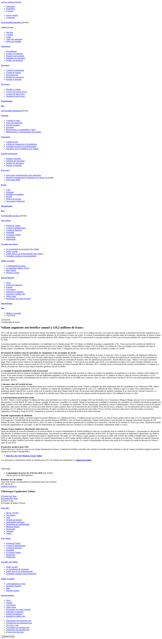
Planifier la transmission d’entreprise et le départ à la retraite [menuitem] (29, 177)
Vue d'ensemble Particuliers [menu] (11, 22)
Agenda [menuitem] (9, 287)
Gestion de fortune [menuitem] (13, 72)
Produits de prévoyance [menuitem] (15, 96)
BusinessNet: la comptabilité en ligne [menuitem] (21, 130)
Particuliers (10, 6)
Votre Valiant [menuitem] (6, 220)
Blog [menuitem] (2, 106)
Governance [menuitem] (11, 289)
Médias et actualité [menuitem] (7, 261)
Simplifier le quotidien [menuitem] (15, 194)
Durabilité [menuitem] (10, 232)
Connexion (10, 17)
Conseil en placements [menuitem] (15, 70)
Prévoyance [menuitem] (5, 84)
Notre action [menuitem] (11, 296)
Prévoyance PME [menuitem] (13, 180)
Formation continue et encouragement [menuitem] (21, 256)
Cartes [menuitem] (8, 37)
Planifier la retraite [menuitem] (13, 89)
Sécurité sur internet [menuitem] (14, 520)
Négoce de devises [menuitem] (13, 199)
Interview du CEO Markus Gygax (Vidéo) (24, 456)
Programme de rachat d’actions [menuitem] (18, 298)
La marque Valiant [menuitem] (13, 235)
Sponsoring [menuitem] (10, 237)
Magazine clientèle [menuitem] (13, 586)
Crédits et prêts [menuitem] (12, 142)
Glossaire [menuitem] (10, 531)
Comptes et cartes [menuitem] (7, 27)
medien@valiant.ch (8, 486)
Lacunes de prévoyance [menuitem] (15, 94)
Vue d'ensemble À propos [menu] (10, 216)
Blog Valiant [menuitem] (11, 270)
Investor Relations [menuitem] (7, 278)
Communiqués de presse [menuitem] (16, 266)
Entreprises (10, 9)
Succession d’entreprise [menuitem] (15, 201)
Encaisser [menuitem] (10, 127)
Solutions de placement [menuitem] (15, 161)
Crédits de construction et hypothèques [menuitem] (21, 144)
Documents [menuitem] (10, 529)
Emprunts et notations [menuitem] (14, 292)
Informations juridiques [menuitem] (15, 522)
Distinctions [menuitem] (11, 239)
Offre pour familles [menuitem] (13, 41)
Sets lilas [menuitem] (9, 32)
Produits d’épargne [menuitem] (13, 158)
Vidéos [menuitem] (9, 533)
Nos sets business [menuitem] (13, 125)
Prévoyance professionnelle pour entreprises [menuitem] (23, 175)
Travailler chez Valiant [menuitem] (9, 244)
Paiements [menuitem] (4, 115)
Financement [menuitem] (5, 46)
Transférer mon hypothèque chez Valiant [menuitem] (22, 149)
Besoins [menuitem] (3, 185)
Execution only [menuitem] (12, 75)
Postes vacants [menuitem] (12, 251)
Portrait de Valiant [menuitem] (13, 226)
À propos (10, 11)
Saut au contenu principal (11, 2)
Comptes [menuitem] (9, 35)
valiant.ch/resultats (83, 460)
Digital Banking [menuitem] (6, 101)
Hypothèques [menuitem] (11, 51)
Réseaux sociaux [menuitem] (12, 273)
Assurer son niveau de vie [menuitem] (16, 92)
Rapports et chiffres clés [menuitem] (15, 294)
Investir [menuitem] (9, 197)
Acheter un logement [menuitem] (14, 53)
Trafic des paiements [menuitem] (14, 39)
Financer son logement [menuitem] (15, 56)
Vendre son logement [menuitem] (14, 60)
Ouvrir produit (12, 15)
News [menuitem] (8, 283)
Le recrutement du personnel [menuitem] (17, 569)
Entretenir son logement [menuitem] (15, 58)
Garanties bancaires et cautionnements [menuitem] (21, 146)
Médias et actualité (13, 313)
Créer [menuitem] (8, 190)
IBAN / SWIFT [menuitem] (12, 513)
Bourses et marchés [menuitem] (14, 79)
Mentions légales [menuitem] (12, 527)
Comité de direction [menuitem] (14, 230)
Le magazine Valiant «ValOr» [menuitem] (18, 268)
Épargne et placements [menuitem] (9, 154)
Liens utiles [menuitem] (5, 508)
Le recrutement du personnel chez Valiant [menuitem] (22, 249)
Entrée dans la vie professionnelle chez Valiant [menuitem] (24, 254)
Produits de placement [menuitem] (15, 77)
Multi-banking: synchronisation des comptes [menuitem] (23, 132)
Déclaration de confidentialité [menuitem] (17, 524)
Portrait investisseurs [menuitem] (14, 285)
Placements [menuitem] (5, 65)
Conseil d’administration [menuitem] (16, 228)
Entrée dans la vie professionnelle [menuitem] (19, 571)
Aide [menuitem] (8, 517)
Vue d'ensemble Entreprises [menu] (11, 111)
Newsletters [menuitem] (10, 515)
